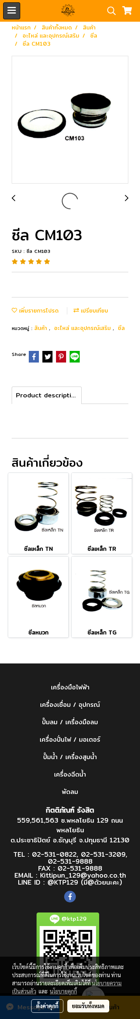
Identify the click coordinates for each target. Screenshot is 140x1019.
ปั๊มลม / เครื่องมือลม (70, 722)
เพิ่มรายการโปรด (38, 310)
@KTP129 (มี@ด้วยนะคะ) (84, 882)
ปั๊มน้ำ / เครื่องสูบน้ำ (70, 757)
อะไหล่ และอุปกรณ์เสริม (83, 328)
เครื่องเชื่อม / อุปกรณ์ (70, 705)
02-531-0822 (54, 854)
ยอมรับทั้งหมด (88, 1005)
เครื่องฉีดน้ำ (70, 774)
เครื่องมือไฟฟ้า (70, 687)
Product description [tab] (47, 395)
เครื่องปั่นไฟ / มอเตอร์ (70, 739)
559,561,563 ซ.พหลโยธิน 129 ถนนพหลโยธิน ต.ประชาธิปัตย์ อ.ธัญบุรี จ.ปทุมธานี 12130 (70, 830)
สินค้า (41, 328)
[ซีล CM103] (70, 120)
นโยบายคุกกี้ (63, 991)
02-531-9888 (70, 861)
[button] (109, 11)
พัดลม (70, 792)
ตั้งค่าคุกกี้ (47, 1005)
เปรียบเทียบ (93, 310)
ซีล (121, 328)
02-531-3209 (103, 854)
